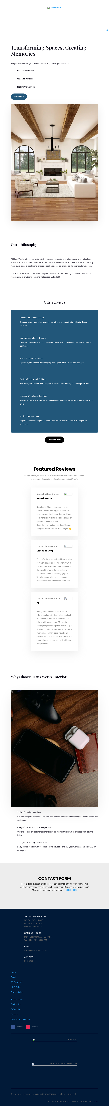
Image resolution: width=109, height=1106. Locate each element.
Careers (14, 1014)
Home (13, 972)
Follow (19, 1026)
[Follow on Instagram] (28, 1027)
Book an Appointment (20, 1019)
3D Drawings (16, 982)
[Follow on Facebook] (13, 1027)
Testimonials (16, 999)
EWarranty (15, 1009)
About (13, 977)
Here (96, 1101)
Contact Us (15, 1004)
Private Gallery (17, 992)
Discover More (54, 440)
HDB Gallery (16, 987)
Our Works (19, 96)
